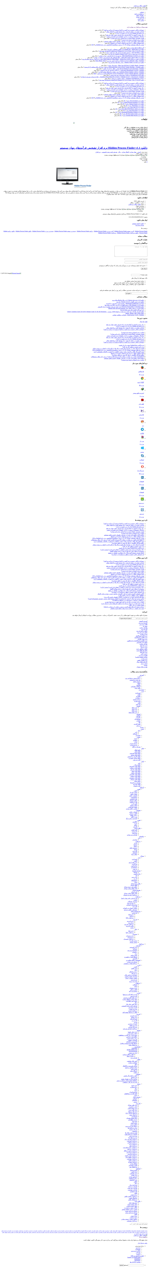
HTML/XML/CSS (132, 1049)
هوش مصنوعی (133, 1165)
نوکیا (135, 882)
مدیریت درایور (133, 1136)
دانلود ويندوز (133, 1124)
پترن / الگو (134, 817)
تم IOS (132, 916)
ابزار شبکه (134, 1017)
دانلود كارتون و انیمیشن (133, 756)
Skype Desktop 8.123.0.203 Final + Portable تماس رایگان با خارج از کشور (123, 68)
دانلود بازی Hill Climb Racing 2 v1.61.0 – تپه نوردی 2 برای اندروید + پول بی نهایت (121, 56)
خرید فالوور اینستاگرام (141, 637)
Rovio (135, 872)
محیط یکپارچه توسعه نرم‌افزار (128, 1043)
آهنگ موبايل (133, 885)
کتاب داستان (136, 786)
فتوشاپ (138, 810)
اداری (138, 676)
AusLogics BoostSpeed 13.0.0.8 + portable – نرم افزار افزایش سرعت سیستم (122, 70)
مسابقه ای (137, 719)
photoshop (139, 1230)
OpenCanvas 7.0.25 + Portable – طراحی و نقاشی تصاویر (128, 315)
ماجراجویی (134, 866)
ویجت (132, 927)
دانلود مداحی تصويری (134, 758)
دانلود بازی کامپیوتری (102, 1232)
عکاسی (138, 685)
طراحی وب (134, 1058)
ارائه (136, 970)
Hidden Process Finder (141, 231)
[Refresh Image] (16, 273)
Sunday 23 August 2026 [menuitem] (133, 1257)
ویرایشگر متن (133, 1167)
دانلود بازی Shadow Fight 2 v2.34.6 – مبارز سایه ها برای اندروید (126, 62)
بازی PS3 (134, 707)
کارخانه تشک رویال (142, 662)
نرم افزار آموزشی (132, 1141)
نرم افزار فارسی (132, 1154)
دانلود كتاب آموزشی (134, 766)
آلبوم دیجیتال (133, 1170)
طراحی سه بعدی (132, 1188)
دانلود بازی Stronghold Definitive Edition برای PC (130, 112)
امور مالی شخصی (132, 1061)
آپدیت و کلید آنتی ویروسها (130, 994)
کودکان (138, 714)
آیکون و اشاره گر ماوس (130, 1075)
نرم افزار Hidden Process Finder (107, 233)
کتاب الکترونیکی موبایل (130, 888)
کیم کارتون (141, 18)
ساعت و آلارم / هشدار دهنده (129, 1079)
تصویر (138, 789)
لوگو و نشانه (133, 805)
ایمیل (135, 986)
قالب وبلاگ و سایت (128, 1054)
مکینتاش (141, 836)
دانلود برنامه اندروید (141, 631)
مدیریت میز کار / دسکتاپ (130, 1082)
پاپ (136, 732)
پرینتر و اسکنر (133, 971)
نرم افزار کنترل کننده (131, 1155)
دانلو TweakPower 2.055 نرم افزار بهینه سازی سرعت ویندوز (127, 75)
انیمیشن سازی (133, 1177)
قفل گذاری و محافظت (130, 1093)
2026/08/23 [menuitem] (137, 1259)
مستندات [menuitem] (137, 1249)
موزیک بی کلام (136, 747)
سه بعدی (134, 833)
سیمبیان (134, 934)
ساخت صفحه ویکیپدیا (141, 657)
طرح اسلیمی (133, 799)
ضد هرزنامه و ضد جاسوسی (109, 152)
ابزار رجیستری (133, 1106)
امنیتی (139, 152)
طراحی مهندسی (132, 1190)
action (124, 1230)
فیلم (142, 748)
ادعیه (135, 738)
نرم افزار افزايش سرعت (130, 1028)
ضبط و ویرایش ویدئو (131, 1212)
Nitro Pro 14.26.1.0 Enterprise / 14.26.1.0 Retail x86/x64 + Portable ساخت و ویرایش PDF (119, 73)
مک (139, 722)
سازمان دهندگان (132, 901)
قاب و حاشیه (133, 802)
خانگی (138, 1059)
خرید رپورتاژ (143, 647)
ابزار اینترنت (133, 1015)
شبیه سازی (137, 701)
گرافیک (142, 787)
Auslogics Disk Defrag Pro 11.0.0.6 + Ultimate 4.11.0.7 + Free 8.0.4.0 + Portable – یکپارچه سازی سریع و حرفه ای (112, 77)
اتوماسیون (134, 1116)
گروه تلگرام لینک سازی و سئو (135, 47)
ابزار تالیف (134, 968)
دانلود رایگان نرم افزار (134, 204)
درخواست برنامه (139, 14)
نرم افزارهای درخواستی (130, 963)
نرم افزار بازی (133, 1144)
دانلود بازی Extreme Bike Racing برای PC (132, 115)
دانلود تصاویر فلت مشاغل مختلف (134, 313)
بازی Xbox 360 (133, 712)
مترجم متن (134, 980)
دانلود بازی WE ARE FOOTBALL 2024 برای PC (130, 109)
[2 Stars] (139, 155)
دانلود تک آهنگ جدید (142, 650)
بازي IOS (131, 914)
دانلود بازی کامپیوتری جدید (92, 1232)
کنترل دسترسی (132, 1007)
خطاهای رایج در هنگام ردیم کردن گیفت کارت (131, 595)
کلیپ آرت (134, 804)
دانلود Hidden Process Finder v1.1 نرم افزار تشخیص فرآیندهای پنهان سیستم (103, 147)
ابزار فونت (134, 1175)
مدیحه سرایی (133, 743)
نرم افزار (138, 27)
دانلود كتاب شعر (135, 771)
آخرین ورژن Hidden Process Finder (103, 231)
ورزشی (138, 725)
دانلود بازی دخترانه (7, 1230)
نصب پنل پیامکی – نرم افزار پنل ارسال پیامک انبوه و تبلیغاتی (127, 608)
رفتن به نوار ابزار (142, 1243)
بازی (128, 27)
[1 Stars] (144, 155)
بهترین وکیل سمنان (142, 667)
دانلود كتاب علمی (135, 773)
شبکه (138, 683)
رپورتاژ (142, 727)
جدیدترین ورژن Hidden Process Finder (43, 231)
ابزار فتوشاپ (133, 1173)
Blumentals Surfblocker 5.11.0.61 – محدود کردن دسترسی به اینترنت (125, 303)
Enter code (143, 275)
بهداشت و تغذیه (132, 1062)
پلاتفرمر (138, 696)
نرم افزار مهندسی (132, 1159)
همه (146, 27)
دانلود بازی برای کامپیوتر (23, 1230)
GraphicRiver (128, 1230)
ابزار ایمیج (134, 1085)
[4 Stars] (129, 155)
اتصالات (135, 984)
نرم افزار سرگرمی (131, 1152)
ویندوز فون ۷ (133, 940)
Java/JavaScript (133, 1051)
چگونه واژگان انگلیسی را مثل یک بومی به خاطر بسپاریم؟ (128, 355)
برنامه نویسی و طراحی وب (132, 678)
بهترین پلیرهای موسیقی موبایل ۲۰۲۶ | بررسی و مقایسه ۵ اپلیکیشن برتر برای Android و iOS (117, 44)
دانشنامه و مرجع (132, 950)
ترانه (139, 730)
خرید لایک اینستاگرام (141, 636)
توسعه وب (137, 1046)
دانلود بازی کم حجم (72, 1232)
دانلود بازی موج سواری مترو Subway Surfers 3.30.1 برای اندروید (126, 54)
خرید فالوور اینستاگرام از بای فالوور (137, 640)
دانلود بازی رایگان (135, 1232)
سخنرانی (137, 735)
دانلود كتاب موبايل (135, 779)
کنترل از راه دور (132, 1024)
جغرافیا (135, 949)
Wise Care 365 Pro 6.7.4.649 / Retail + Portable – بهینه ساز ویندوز (126, 65)
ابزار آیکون (134, 1172)
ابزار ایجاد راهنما (132, 1032)
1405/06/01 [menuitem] (137, 1260)
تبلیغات (142, 12)
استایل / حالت (133, 812)
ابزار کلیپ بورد (133, 1110)
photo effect (133, 1230)
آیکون (135, 791)
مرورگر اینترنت (132, 1027)
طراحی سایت (140, 17)
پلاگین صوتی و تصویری (130, 1208)
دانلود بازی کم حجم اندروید (63, 1232)
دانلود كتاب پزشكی (135, 768)
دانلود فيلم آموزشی (135, 753)
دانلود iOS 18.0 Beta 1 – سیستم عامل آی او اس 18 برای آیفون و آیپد (125, 52)
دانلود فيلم (137, 751)
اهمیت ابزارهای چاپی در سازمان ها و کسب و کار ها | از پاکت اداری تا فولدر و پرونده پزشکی (118, 348)
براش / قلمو (133, 815)
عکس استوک (133, 800)
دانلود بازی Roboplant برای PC (135, 105)
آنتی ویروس (133, 996)
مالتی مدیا (137, 688)
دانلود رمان (137, 764)
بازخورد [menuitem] (138, 1254)
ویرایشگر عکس (132, 1199)
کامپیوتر (134, 958)
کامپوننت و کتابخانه (131, 1042)
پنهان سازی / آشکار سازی (129, 152)
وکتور (140, 1233)
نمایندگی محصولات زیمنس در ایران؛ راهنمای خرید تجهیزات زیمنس (125, 36)
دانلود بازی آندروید (68, 1230)
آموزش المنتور (143, 621)
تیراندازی (137, 698)
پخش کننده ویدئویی (131, 1206)
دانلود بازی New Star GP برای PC (134, 107)
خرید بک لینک (143, 645)
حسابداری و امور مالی (130, 975)
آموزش (142, 675)
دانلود (97, 1230)
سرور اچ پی (144, 658)
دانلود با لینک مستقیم (138, 223)
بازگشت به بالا (143, 1237)
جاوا (136, 929)
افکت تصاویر (114, 1230)
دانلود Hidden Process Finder (23, 231)
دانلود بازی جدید (15, 1230)
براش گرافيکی (133, 1178)
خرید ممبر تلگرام (142, 639)
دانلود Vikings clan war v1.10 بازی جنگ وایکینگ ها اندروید (128, 300)
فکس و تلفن (133, 989)
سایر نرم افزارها (132, 1128)
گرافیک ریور (136, 1233)
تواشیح (135, 740)
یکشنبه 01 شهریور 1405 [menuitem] (137, 1256)
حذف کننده (134, 1123)
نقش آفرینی (137, 724)
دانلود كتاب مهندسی (134, 778)
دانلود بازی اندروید (142, 632)
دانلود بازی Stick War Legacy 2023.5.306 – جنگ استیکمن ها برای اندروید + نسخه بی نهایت (119, 57)
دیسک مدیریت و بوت (131, 1126)
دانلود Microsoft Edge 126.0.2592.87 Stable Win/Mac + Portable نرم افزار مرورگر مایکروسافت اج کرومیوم (114, 67)
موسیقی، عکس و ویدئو (130, 909)
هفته (146, 321)
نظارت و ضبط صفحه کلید (129, 1012)
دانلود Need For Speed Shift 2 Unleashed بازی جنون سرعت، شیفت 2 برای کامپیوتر (121, 306)
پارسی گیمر (144, 654)
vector (146, 1230)
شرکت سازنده (136, 870)
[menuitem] (72, 1246)
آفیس (135, 967)
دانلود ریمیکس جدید (141, 649)
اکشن (138, 694)
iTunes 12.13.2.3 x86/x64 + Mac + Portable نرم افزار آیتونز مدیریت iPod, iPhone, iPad (119, 61)
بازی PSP (134, 711)
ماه (143, 321)
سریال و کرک (133, 1129)
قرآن (135, 742)
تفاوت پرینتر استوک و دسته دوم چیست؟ (132, 40)
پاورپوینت (134, 831)
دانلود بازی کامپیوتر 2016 (111, 1232)
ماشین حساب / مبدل (131, 978)
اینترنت (138, 1014)
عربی (135, 823)
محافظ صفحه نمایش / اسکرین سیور (127, 1080)
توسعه (135, 844)
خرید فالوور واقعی (142, 660)
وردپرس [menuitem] (138, 1247)
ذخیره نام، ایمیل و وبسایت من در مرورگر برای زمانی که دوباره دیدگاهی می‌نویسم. (122, 265)
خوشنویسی (134, 797)
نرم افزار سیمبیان (129, 939)
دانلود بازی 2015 (88, 1230)
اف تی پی (134, 1020)
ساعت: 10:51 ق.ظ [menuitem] (135, 1262)
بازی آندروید (107, 1230)
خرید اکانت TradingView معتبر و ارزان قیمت (131, 345)
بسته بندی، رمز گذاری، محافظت (128, 1035)
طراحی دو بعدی (132, 1186)
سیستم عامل (136, 681)
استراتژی (137, 693)
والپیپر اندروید (130, 926)
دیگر (119, 152)
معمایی (138, 720)
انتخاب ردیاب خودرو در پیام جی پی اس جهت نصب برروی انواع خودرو (124, 602)
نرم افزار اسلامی (132, 1142)
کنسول (138, 706)
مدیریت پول (130, 903)
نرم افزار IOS (130, 918)
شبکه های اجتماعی (131, 905)
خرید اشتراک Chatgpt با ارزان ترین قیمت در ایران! (130, 33)
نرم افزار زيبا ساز (132, 1149)
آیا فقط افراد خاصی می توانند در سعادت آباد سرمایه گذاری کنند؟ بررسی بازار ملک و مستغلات (117, 356)
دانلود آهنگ (137, 750)
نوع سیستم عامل (135, 911)
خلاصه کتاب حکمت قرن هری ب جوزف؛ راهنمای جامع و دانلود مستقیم (124, 41)
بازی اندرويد (130, 921)
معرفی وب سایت (132, 962)
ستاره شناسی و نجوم (131, 1067)
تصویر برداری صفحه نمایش (129, 1209)
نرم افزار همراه (132, 1162)
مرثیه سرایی (133, 745)
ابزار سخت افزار (132, 1108)
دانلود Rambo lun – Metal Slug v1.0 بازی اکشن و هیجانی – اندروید (126, 49)
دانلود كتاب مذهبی (135, 776)
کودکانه (135, 733)
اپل (136, 875)
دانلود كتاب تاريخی (135, 769)
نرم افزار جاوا (130, 932)
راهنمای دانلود (140, 15)
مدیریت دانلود (133, 1025)
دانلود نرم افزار (11, 1232)
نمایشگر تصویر (133, 1198)
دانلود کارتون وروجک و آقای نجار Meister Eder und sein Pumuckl (126, 308)
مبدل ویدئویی (133, 1217)
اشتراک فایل (133, 1019)
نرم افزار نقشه (133, 1160)
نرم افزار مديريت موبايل (130, 895)
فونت (138, 820)
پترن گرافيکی (133, 1180)
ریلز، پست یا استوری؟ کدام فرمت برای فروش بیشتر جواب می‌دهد (125, 35)
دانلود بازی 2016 (81, 1230)
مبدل (135, 1095)
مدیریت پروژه (133, 981)
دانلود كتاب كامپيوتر (134, 774)
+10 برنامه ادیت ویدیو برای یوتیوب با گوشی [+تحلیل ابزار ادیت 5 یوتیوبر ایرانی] (122, 549)
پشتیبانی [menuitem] (138, 1252)
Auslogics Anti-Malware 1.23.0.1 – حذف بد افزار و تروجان (127, 78)
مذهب (135, 1072)
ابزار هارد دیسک (132, 1111)
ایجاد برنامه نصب (132, 1033)
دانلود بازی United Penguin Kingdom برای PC (131, 102)
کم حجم (138, 704)
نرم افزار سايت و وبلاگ (130, 1150)
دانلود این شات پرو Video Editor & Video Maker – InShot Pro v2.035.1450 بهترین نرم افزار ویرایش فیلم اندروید (113, 59)
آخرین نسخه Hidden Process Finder (124, 231)
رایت (135, 1090)
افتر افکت (134, 830)
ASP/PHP (134, 1048)
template (142, 1230)
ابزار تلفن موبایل (132, 1105)
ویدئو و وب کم (133, 991)
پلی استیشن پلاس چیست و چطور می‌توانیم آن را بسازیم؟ (128, 554)
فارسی (135, 826)
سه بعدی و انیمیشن (135, 680)
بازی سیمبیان (130, 936)
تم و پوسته (134, 1077)
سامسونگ (134, 880)
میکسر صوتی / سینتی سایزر (129, 1219)
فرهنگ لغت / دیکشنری (130, 957)
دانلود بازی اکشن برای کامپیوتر (44, 1230)
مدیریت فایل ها (132, 1137)
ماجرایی (138, 717)
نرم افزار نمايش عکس (130, 1196)
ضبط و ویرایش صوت (131, 1211)
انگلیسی (134, 822)
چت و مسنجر (133, 988)
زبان (136, 953)
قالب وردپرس (143, 624)
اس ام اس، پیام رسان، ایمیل (129, 898)
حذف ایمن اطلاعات (131, 1001)
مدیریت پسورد (133, 1009)
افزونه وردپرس (143, 623)
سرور (135, 1022)
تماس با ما (141, 20)
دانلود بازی (93, 1230)
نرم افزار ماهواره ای (131, 1157)
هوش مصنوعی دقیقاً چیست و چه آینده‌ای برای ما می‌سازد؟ (127, 38)
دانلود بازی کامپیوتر (142, 642)
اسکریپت (141, 689)
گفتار (135, 1214)
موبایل (143, 27)
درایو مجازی (133, 1087)
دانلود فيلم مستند (135, 755)
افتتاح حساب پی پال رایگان (136, 605)
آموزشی (138, 945)
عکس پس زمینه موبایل (130, 887)
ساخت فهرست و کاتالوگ (130, 1066)
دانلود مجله (137, 781)
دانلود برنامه (28, 1232)
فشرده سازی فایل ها (131, 1133)
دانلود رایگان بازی (17, 1232)
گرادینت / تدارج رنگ (131, 818)
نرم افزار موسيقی (132, 1221)
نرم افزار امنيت (132, 1011)
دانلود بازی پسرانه (128, 1232)
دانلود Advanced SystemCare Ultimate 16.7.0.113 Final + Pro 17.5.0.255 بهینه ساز (121, 51)
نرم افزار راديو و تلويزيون (130, 1147)
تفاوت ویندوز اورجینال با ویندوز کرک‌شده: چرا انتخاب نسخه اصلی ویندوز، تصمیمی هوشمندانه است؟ (116, 598)
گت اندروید (144, 629)
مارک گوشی (136, 874)
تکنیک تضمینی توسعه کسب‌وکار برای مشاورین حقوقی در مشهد (126, 553)
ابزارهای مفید (133, 1115)
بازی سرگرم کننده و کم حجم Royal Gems (132, 310)
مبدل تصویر (133, 1194)
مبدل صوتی (133, 1216)
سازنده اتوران (133, 1092)
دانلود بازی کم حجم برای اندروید (51, 1232)
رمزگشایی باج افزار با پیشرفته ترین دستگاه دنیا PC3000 (128, 600)
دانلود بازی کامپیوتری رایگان (81, 1232)
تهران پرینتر (144, 663)
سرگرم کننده (136, 699)
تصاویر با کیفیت (101, 1230)
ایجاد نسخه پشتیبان (131, 1118)
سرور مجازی (143, 634)
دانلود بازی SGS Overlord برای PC (134, 100)
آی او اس (134, 913)
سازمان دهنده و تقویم (131, 976)
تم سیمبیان (130, 937)
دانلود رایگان (23, 1232)
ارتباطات (137, 983)
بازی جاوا (131, 931)
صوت (142, 729)
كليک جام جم (136, 784)
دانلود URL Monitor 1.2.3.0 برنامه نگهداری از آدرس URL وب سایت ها (124, 305)
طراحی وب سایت (132, 835)
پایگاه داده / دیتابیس (131, 1037)
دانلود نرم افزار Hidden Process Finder (127, 233)
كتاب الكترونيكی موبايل (130, 893)
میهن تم (145, 626)
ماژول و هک (130, 1056)
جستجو (126, 1265)
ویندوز (135, 1102)
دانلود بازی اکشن (53, 1230)
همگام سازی (133, 1164)
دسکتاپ (138, 1074)
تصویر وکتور (133, 794)
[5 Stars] (124, 155)
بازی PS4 (134, 709)
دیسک (135, 846)
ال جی (135, 878)
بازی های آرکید (133, 862)
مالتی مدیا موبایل (135, 883)
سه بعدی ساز (133, 1185)
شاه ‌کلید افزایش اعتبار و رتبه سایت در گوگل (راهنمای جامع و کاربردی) (124, 597)
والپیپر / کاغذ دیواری (131, 808)
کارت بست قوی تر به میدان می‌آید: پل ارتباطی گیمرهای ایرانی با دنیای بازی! (122, 603)
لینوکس (135, 1098)
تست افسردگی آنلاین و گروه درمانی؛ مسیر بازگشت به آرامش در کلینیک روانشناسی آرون (119, 352)
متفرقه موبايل (136, 890)
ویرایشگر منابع (133, 1045)
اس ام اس (134, 892)
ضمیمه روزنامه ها (135, 782)
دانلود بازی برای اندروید (32, 1230)
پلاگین (135, 1181)
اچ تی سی (134, 877)
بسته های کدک (133, 1203)
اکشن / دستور (133, 813)
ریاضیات (134, 952)
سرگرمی (134, 864)
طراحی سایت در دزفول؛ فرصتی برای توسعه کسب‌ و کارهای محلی (125, 31)
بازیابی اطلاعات (132, 1119)
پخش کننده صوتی (132, 1204)
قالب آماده (137, 828)
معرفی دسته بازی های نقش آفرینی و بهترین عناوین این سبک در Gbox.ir (124, 607)
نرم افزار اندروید (129, 924)
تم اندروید (131, 923)
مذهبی (138, 737)
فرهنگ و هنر (133, 1071)
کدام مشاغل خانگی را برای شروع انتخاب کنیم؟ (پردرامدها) (127, 43)
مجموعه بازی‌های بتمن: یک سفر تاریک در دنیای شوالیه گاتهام (127, 551)
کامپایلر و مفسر (132, 1040)
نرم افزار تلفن (133, 1146)
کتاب (142, 761)
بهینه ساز (134, 1121)
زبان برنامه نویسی (132, 1038)
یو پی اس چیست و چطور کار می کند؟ (133, 347)
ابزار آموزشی (133, 947)
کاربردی (134, 851)
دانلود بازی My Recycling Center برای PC (132, 114)
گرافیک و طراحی (135, 686)
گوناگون (138, 716)
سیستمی (134, 1131)
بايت (139, 763)
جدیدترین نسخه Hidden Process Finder (65, 231)
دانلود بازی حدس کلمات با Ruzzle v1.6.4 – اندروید (130, 302)
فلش (139, 703)
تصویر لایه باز (133, 792)
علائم (135, 825)
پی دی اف (134, 973)
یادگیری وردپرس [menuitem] (135, 1251)
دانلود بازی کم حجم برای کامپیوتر (38, 1232)
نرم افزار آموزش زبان (131, 1139)
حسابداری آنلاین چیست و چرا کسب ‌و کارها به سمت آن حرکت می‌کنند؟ (124, 30)
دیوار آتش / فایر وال (131, 1004)
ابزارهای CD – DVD (131, 1113)
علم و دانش (133, 955)
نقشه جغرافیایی (132, 807)
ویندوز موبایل (133, 942)
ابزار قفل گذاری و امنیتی (130, 997)
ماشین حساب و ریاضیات (130, 908)
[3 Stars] (134, 155)
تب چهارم (132, 27)
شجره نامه (134, 1069)
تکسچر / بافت (133, 795)
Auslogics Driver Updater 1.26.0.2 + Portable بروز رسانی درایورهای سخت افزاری (121, 72)
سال (141, 321)
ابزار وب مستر (133, 1053)
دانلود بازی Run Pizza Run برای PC (133, 110)
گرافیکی (134, 852)
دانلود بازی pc (74, 1230)
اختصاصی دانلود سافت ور (133, 960)
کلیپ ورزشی (136, 760)
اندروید (135, 919)
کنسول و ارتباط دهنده (131, 1134)
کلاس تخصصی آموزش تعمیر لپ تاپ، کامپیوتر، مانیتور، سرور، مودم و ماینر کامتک (121, 594)
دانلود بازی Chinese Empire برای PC (133, 104)
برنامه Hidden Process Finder (85, 231)
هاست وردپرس (143, 655)
